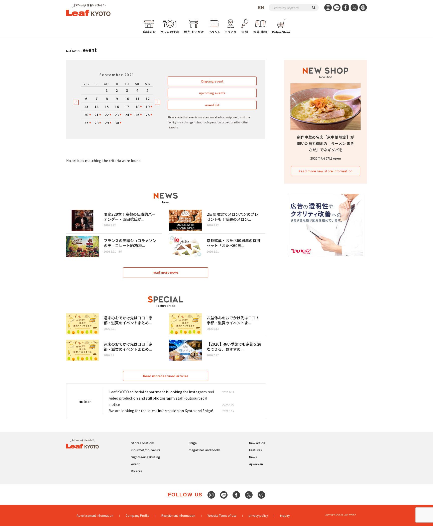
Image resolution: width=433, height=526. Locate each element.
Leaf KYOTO (73, 51)
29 (107, 122)
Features (255, 450)
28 (96, 122)
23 (117, 114)
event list (212, 105)
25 (137, 114)
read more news (166, 272)
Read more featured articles (165, 375)
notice (114, 404)
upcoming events (212, 93)
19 (148, 106)
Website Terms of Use (221, 515)
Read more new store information (325, 171)
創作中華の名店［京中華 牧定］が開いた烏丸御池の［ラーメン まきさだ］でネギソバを (325, 143)
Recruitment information (178, 515)
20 (86, 114)
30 (117, 122)
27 (86, 122)
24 (127, 114)
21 (96, 114)
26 (148, 114)
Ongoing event (212, 81)
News (253, 457)
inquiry (285, 515)
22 (107, 114)
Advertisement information (95, 515)
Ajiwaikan (256, 464)
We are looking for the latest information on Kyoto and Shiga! (161, 410)
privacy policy (258, 515)
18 (137, 106)
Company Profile (137, 515)
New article (257, 443)
